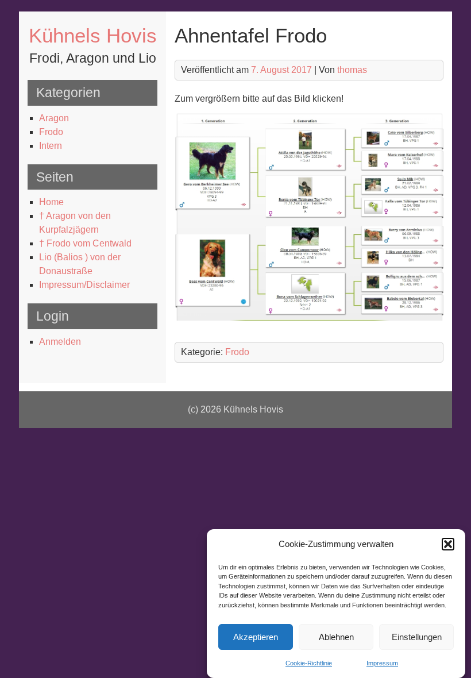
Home (51, 202)
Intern (50, 146)
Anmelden (60, 341)
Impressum (382, 663)
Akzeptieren (255, 637)
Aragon (54, 118)
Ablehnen (336, 637)
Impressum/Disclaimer (84, 285)
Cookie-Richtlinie (308, 663)
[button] (448, 544)
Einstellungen (417, 637)
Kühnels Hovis (93, 35)
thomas (352, 70)
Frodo (51, 132)
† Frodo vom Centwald (85, 243)
